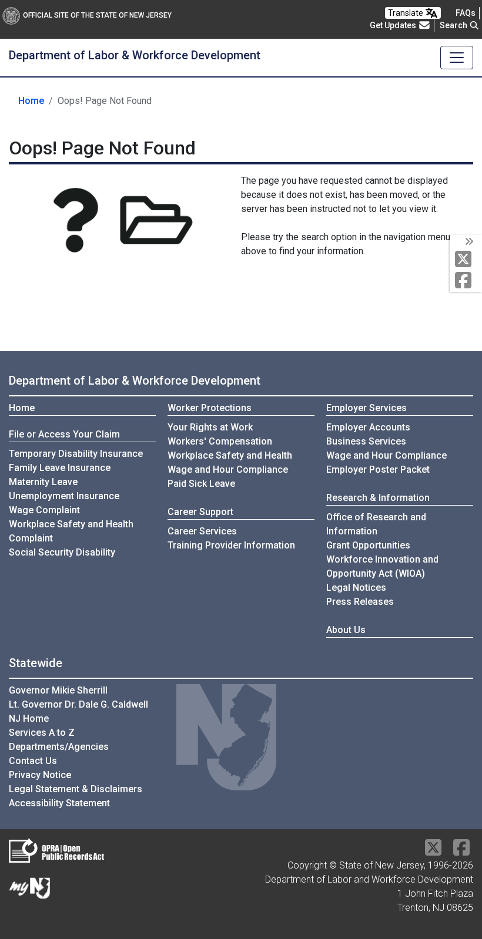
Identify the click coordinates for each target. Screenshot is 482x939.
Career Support (200, 511)
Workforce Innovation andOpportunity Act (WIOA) (382, 566)
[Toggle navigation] (456, 57)
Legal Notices (356, 587)
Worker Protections (210, 407)
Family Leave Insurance (60, 467)
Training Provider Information (231, 545)
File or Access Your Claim (64, 434)
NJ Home (29, 718)
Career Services (202, 531)
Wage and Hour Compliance (228, 469)
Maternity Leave (43, 481)
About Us (346, 629)
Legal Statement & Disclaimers (75, 789)
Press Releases (360, 601)
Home (31, 100)
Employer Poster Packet (378, 469)
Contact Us (33, 760)
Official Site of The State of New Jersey (97, 15)
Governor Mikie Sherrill (58, 690)
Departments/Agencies (59, 746)
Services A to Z (42, 732)
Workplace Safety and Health (230, 455)
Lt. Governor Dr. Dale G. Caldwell (78, 704)
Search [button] (454, 25)
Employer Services (366, 407)
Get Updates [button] (394, 25)
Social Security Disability (62, 552)
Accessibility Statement (59, 803)
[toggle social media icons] (468, 242)
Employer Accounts (368, 427)
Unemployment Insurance (64, 496)
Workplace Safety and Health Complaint (71, 531)
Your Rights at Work (210, 427)
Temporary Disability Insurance (76, 453)
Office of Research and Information (376, 524)
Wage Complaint (44, 510)
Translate (406, 13)
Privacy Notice (40, 774)
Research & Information (378, 497)
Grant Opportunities (368, 545)
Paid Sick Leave (201, 483)
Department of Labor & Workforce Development (134, 380)
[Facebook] (466, 281)
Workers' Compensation (220, 441)
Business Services (366, 441)
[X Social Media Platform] (466, 260)
